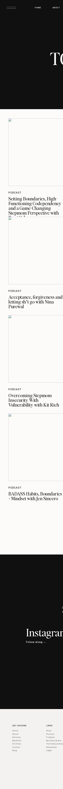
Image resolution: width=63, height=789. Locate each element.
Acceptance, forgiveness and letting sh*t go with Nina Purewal (35, 301)
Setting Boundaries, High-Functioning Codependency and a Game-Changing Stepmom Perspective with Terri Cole (34, 208)
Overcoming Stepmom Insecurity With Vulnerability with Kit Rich (33, 400)
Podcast (14, 192)
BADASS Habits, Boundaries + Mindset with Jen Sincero (35, 496)
